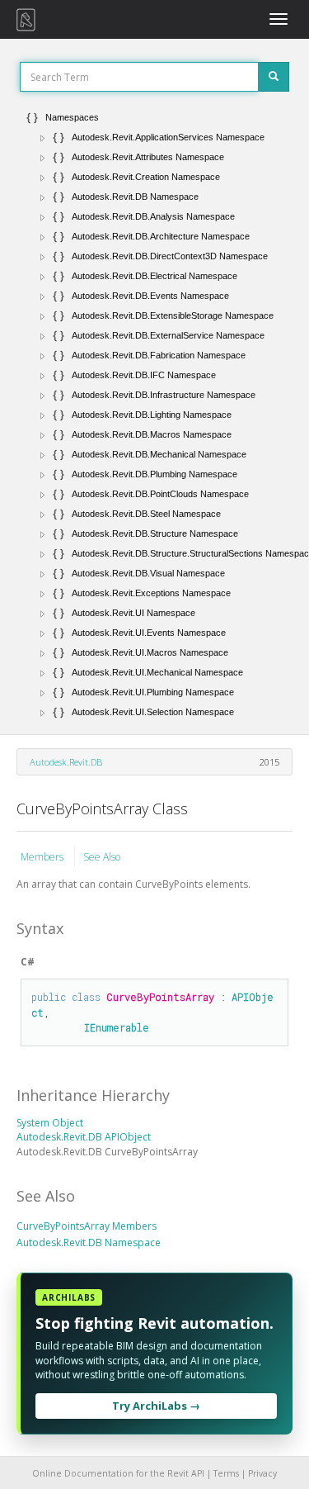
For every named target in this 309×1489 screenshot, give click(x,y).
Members (43, 857)
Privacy (262, 1473)
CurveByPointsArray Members (86, 1226)
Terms (226, 1473)
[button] (42, 138)
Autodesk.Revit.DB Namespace (88, 1242)
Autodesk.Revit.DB (66, 762)
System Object (49, 1123)
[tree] (154, 414)
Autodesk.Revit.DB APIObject (83, 1137)
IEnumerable (116, 1027)
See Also (101, 857)
